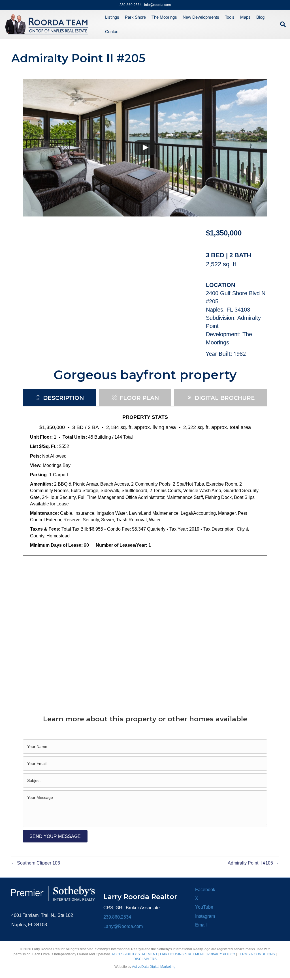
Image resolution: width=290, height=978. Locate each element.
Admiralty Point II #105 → (253, 863)
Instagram (205, 916)
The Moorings (164, 17)
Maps (245, 17)
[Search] (281, 24)
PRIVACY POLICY (221, 954)
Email (201, 925)
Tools (229, 17)
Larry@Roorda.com (123, 926)
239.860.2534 (117, 917)
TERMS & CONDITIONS (256, 954)
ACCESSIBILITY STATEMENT (134, 954)
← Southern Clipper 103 (35, 863)
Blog (260, 17)
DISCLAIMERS (145, 959)
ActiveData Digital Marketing (154, 967)
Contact (112, 31)
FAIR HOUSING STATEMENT (182, 954)
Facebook (205, 889)
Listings (112, 17)
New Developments (201, 17)
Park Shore (135, 17)
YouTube (204, 907)
